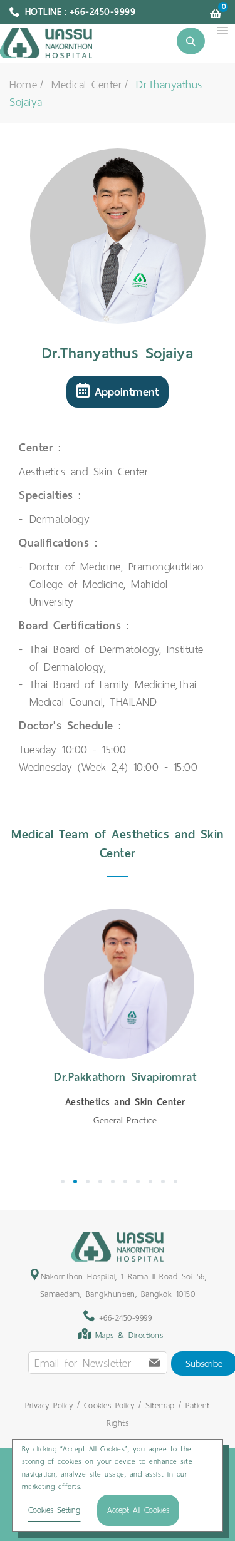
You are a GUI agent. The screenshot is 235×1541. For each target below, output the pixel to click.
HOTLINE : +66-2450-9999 (80, 12)
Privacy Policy (49, 1405)
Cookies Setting (54, 1510)
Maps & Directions (129, 1335)
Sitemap (160, 1405)
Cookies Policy (109, 1405)
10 (175, 1181)
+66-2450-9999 (123, 1318)
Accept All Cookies (138, 1510)
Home (23, 85)
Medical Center (86, 85)
